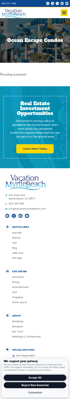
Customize (35, 392)
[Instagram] (52, 3)
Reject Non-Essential (35, 385)
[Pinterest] (62, 3)
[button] (64, 12)
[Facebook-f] (47, 3)
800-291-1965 (9, 3)
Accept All (35, 377)
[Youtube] (66, 3)
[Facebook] (7, 216)
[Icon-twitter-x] (57, 3)
